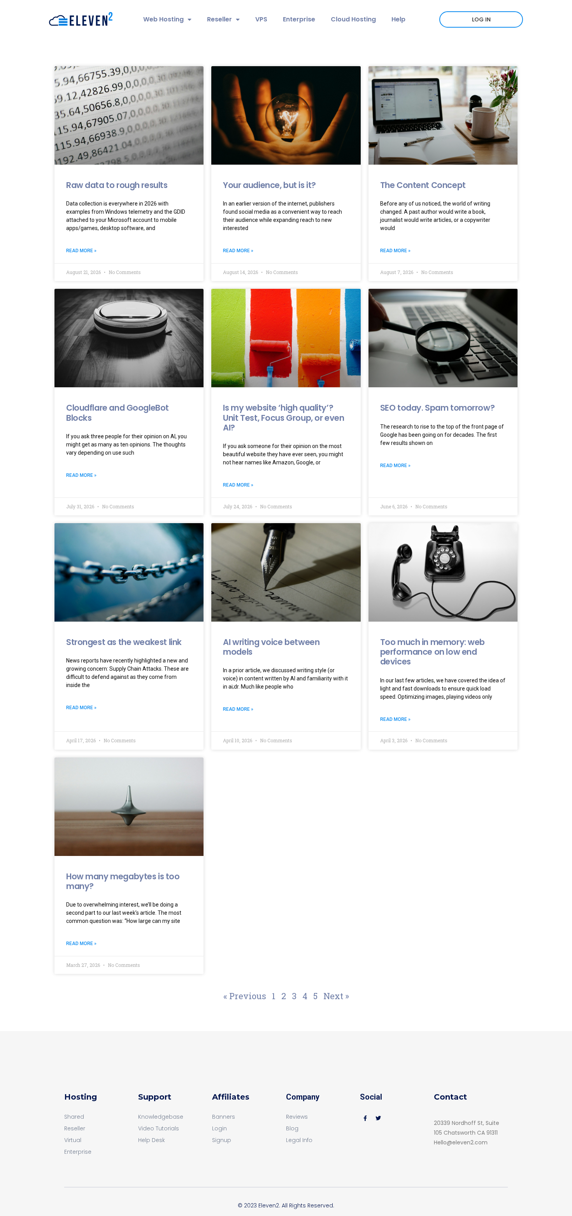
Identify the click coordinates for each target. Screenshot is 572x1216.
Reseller (219, 19)
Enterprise (299, 19)
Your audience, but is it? (269, 185)
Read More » (81, 250)
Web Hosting (163, 19)
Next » (336, 996)
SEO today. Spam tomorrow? (437, 407)
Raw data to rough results (117, 185)
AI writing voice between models (271, 646)
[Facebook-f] (365, 1118)
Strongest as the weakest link (124, 642)
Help (398, 19)
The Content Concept (423, 185)
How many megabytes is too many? (123, 881)
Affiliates (230, 1097)
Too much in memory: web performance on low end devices (432, 651)
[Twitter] (378, 1118)
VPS (261, 19)
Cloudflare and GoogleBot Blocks (117, 412)
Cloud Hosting (353, 19)
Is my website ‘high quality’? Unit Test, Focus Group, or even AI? (283, 417)
